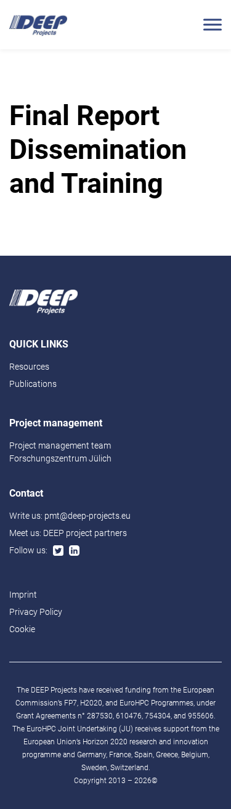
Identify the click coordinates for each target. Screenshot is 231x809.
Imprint (23, 595)
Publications (33, 384)
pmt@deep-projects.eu (87, 516)
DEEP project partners (85, 533)
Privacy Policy (35, 612)
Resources (29, 367)
